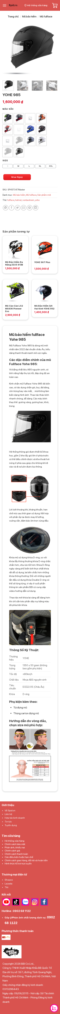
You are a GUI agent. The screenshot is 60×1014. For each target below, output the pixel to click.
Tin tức (8, 821)
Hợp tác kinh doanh (15, 817)
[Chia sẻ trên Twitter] (17, 207)
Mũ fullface (46, 16)
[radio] (7, 118)
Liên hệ (8, 814)
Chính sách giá (12, 850)
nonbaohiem (28, 200)
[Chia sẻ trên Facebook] (11, 207)
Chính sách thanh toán (16, 854)
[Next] (52, 50)
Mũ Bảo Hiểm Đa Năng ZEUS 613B (14, 263)
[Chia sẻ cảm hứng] (5, 207)
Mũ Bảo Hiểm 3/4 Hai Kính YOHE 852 (44, 307)
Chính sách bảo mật (15, 844)
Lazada (8, 883)
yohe (37, 200)
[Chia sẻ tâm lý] (35, 207)
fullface (10, 200)
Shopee (9, 879)
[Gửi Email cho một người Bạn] (23, 207)
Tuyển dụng (11, 825)
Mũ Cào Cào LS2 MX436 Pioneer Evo (14, 309)
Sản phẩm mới (44, 195)
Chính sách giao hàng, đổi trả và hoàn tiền (26, 860)
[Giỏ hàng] (55, 5)
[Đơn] (4, 5)
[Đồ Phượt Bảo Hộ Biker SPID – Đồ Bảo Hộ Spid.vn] (15, 5)
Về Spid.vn (10, 810)
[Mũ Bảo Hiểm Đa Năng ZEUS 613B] (15, 248)
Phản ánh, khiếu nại (15, 847)
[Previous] (8, 50)
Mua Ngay (17, 177)
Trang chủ (13, 16)
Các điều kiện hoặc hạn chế (19, 857)
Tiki (6, 887)
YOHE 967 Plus (42, 262)
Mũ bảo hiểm (29, 16)
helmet (18, 200)
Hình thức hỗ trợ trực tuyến (18, 863)
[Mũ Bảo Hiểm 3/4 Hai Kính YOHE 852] (44, 292)
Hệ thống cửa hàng (14, 841)
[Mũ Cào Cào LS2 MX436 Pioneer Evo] (15, 292)
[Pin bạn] (29, 207)
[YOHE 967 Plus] (44, 248)
